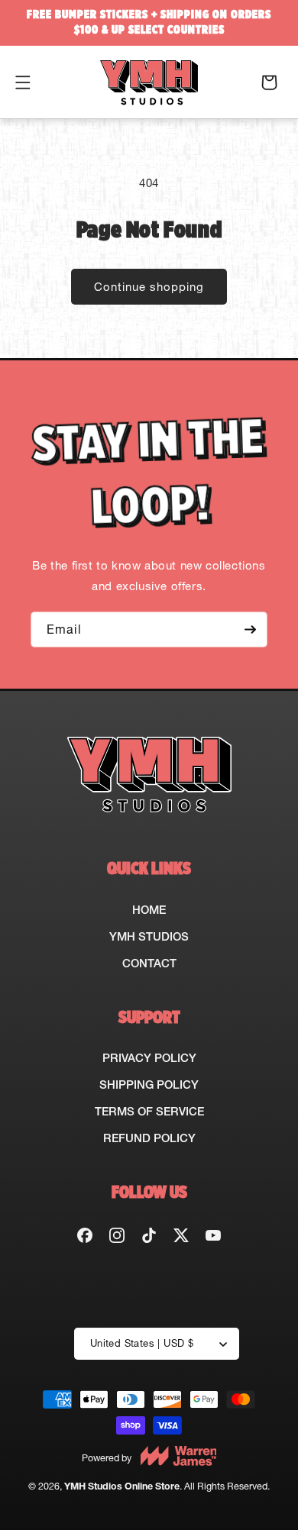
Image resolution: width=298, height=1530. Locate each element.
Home (149, 909)
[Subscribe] (250, 629)
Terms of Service (149, 1111)
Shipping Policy (149, 1084)
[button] (23, 82)
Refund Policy (149, 1138)
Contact (149, 963)
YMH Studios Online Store (122, 1486)
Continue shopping (149, 286)
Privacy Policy (149, 1058)
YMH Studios (149, 936)
